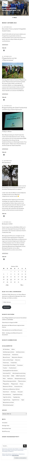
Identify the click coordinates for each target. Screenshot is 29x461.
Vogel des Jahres (7, 397)
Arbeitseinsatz (6, 354)
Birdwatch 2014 (7, 224)
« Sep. (7, 284)
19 (25, 276)
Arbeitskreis (15, 354)
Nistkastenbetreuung (20, 378)
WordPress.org (6, 431)
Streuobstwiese (7, 394)
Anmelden (4, 422)
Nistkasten (10, 378)
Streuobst (20, 391)
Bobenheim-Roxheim (17, 357)
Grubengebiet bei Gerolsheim (10, 370)
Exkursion (17, 360)
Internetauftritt (7, 373)
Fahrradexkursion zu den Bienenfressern (12, 330)
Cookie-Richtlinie (15, 455)
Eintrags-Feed (5, 425)
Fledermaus (6, 362)
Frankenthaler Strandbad (9, 365)
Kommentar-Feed (6, 428)
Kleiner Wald (6, 376)
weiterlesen (5, 44)
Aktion (13, 349)
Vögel (22, 399)
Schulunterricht (18, 386)
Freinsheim (20, 365)
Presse (21, 384)
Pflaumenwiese (22, 381)
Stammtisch (6, 391)
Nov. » (22, 284)
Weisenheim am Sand (8, 402)
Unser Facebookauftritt (10, 436)
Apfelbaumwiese (20, 352)
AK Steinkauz (6, 162)
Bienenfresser (6, 357)
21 (7, 279)
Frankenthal (14, 362)
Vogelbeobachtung (17, 394)
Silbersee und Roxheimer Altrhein (11, 389)
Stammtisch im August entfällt (9, 322)
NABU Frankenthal (20, 376)
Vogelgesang (16, 397)
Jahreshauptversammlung (18, 373)
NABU (12, 376)
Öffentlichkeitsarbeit (8, 405)
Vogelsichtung (6, 399)
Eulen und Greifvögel (8, 360)
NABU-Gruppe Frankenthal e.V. (11, 9)
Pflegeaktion (6, 384)
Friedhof (5, 368)
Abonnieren (7, 307)
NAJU (4, 378)
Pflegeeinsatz (14, 384)
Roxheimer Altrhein (8, 386)
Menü (15, 17)
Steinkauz (13, 391)
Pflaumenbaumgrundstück (9, 381)
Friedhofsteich (12, 368)
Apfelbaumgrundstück (8, 352)
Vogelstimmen (15, 399)
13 (3, 276)
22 (11, 279)
